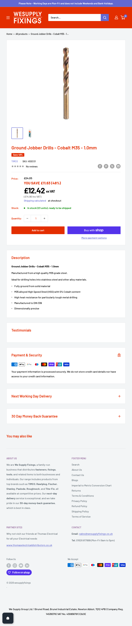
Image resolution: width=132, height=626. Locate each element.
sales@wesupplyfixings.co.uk (96, 533)
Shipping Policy (80, 511)
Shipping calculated (35, 200)
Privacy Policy (79, 500)
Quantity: (16, 218)
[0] (123, 17)
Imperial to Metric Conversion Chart (92, 485)
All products (22, 34)
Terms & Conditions (83, 495)
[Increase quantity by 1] (44, 218)
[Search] (105, 17)
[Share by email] (118, 166)
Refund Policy (79, 506)
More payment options (94, 237)
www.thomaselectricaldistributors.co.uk (29, 545)
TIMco (14, 161)
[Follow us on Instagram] (15, 565)
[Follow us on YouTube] (21, 565)
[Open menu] (8, 17)
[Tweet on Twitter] (112, 166)
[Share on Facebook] (100, 166)
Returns (76, 490)
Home (9, 34)
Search (76, 464)
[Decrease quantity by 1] (27, 218)
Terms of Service (81, 516)
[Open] (7, 618)
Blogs (75, 480)
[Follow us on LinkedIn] (27, 565)
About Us (77, 469)
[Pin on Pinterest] (106, 166)
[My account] (116, 17)
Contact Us (78, 474)
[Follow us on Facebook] (8, 565)
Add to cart (38, 230)
